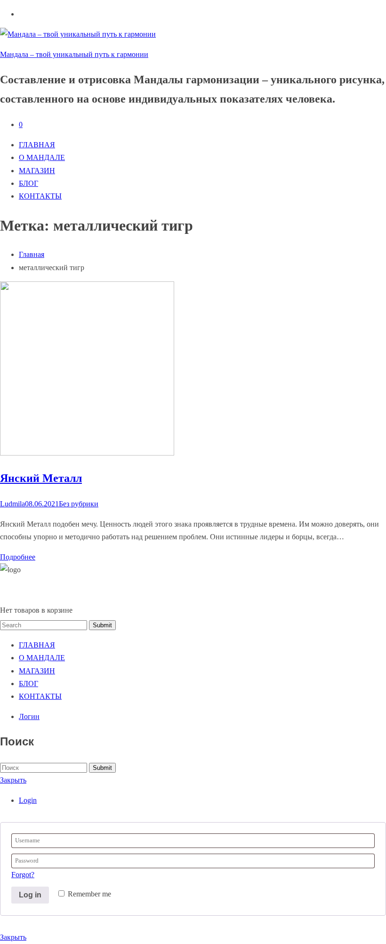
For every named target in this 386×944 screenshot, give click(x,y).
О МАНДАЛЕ (42, 157)
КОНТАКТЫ (40, 196)
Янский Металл (41, 478)
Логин (29, 716)
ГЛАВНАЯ (37, 145)
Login (28, 800)
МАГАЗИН (37, 171)
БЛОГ (28, 183)
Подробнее (17, 557)
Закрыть (13, 780)
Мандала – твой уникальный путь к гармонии (74, 54)
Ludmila (12, 504)
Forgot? (22, 875)
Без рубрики (78, 504)
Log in (30, 895)
